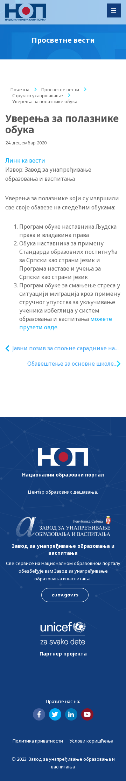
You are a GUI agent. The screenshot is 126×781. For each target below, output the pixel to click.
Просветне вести (60, 89)
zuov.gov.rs (64, 595)
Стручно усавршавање (37, 95)
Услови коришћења (91, 741)
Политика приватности (38, 741)
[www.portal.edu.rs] (25, 12)
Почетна (19, 89)
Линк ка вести (25, 160)
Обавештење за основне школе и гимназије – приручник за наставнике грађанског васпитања (70, 364)
